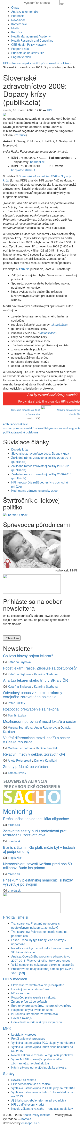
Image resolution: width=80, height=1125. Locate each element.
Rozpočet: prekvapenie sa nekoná (31, 709)
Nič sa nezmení (21, 993)
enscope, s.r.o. (30, 1123)
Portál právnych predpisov (28, 1038)
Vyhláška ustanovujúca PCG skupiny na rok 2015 (43, 1043)
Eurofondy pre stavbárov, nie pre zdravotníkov (41, 1005)
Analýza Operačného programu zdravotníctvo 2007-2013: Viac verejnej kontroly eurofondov (40, 958)
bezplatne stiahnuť (23, 170)
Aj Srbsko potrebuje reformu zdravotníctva (38, 1100)
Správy (9, 1073)
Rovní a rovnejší (21, 1018)
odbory (68, 428)
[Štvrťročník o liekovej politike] (15, 514)
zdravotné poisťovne (25, 432)
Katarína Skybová (19, 662)
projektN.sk (15, 858)
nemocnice (57, 428)
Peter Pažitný (16, 703)
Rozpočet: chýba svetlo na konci (32, 1010)
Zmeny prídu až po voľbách (25, 766)
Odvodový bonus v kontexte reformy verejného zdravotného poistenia (32, 694)
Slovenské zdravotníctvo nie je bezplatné (37, 985)
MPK (7, 1028)
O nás (15, 7)
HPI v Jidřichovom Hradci (27, 1104)
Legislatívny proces (23, 1034)
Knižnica (16, 32)
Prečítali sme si (15, 917)
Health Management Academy (31, 36)
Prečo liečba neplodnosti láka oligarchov (36, 818)
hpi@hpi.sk (37, 162)
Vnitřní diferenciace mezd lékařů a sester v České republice (36, 739)
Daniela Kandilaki (47, 748)
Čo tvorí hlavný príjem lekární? (28, 655)
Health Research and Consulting (32, 40)
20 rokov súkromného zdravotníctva (34, 1014)
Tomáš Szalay (17, 715)
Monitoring (17, 811)
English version (21, 57)
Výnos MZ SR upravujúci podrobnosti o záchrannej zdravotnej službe (36, 1061)
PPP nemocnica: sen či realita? (31, 1084)
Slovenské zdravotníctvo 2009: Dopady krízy (40, 453)
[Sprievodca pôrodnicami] (32, 549)
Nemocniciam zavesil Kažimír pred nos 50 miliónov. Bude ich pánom (37, 865)
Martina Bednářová (20, 727)
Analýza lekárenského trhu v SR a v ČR (35, 680)
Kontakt (26, 1119)
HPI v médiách (15, 978)
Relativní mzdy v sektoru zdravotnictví (34, 754)
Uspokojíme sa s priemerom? (30, 989)
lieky (47, 428)
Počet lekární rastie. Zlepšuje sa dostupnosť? (40, 668)
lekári (41, 428)
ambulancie (10, 424)
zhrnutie (20, 135)
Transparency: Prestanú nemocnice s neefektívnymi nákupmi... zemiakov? (35, 925)
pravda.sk (14, 841)
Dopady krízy (19, 449)
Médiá (15, 28)
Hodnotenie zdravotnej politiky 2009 (34, 490)
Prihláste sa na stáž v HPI (28, 53)
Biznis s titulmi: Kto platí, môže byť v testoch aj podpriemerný (39, 849)
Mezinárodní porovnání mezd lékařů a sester (39, 721)
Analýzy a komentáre (25, 11)
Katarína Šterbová (46, 674)
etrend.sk (14, 825)
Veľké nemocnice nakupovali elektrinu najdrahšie (42, 964)
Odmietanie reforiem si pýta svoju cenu (36, 1022)
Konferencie (19, 24)
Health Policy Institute (36, 1115)
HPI (49, 110)
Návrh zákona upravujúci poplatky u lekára (38, 1067)
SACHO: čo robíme (23, 1080)
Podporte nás (20, 49)
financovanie (23, 428)
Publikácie (17, 16)
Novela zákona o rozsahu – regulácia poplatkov (42, 1055)
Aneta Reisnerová (45, 727)
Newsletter (18, 20)
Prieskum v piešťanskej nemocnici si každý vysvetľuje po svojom (38, 882)
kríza (34, 428)
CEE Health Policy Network (28, 44)
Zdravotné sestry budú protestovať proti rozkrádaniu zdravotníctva (35, 832)
